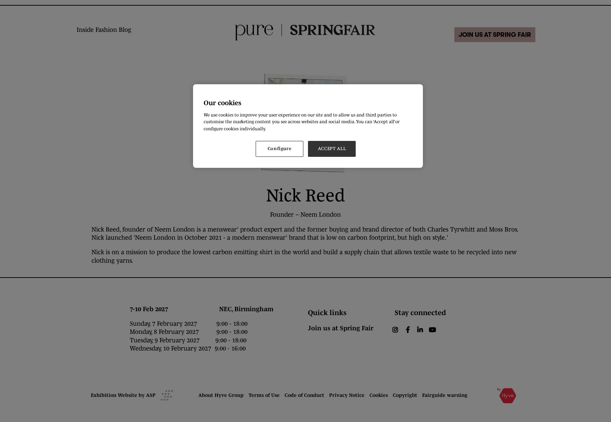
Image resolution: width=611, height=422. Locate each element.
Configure (280, 148)
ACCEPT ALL (332, 148)
